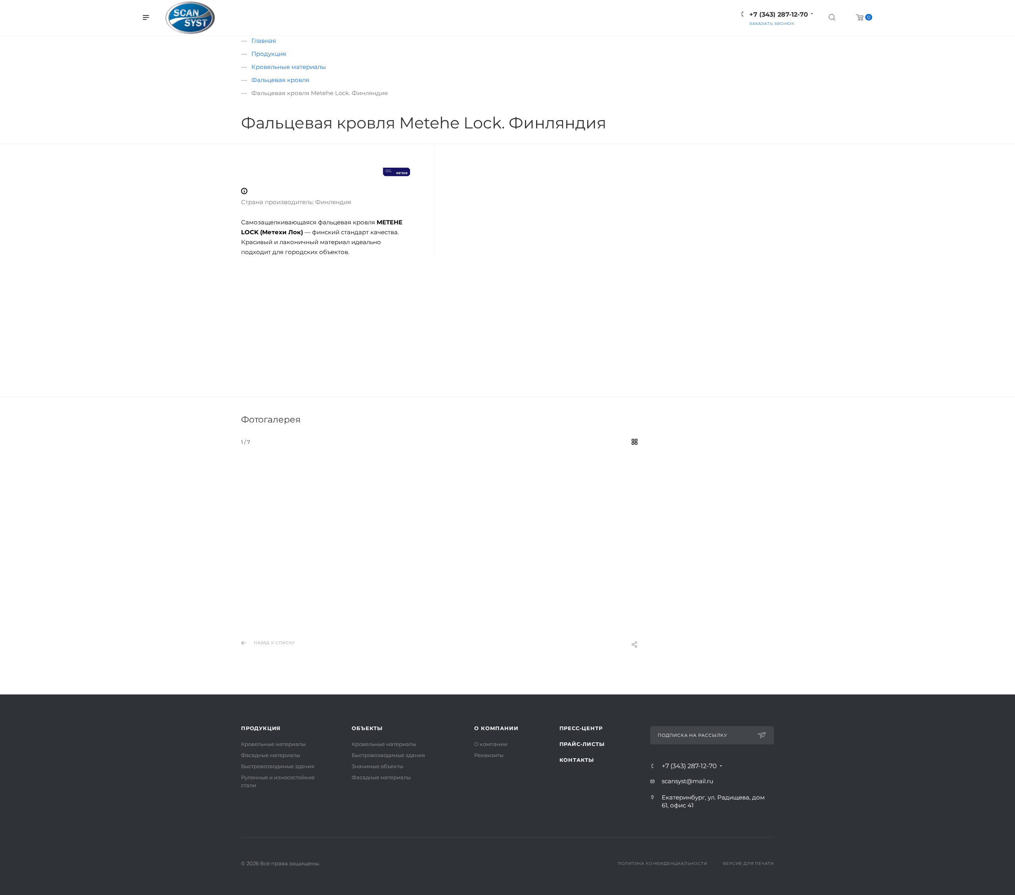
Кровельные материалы (273, 744)
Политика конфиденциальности (662, 863)
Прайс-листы (582, 744)
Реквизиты (489, 755)
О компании (496, 728)
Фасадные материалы (270, 755)
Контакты (576, 760)
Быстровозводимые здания (277, 766)
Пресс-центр (581, 728)
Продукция (261, 728)
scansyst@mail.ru (687, 781)
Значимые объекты (377, 766)
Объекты (367, 728)
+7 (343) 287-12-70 (689, 766)
